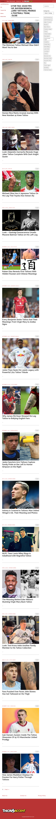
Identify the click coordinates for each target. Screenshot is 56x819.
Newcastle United (47, 60)
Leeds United (46, 48)
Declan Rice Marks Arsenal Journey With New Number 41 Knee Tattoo (20, 114)
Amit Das (10, 59)
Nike (45, 62)
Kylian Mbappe (47, 46)
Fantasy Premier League (47, 39)
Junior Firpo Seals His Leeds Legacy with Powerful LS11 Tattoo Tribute (20, 371)
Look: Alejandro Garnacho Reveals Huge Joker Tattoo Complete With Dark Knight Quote (20, 154)
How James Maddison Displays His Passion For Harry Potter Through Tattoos (17, 777)
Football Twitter (47, 44)
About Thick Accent (11, 1)
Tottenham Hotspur (47, 69)
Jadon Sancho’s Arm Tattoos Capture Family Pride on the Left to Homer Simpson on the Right (18, 464)
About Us (4, 795)
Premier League (47, 65)
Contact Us (18, 1)
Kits (1, 7)
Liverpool (46, 53)
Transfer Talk (3, 10)
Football (37, 20)
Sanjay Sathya (14, 246)
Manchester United (47, 58)
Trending (2, 1)
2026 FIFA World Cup (4, 4)
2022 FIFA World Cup (48, 17)
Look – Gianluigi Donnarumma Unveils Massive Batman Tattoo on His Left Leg (20, 233)
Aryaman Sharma (11, 478)
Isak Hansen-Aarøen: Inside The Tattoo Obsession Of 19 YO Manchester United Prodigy (19, 737)
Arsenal (49, 22)
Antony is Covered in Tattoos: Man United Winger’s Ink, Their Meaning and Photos (20, 511)
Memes (2, 13)
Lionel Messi (46, 51)
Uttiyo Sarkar (14, 384)
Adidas (45, 22)
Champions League (47, 29)
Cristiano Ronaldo (47, 33)
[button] (55, 1)
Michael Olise (3, 16)
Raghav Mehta (11, 20)
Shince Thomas (13, 751)
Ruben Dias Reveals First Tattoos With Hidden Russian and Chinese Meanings (19, 272)
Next (7, 789)
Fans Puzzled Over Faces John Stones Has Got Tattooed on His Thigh (19, 692)
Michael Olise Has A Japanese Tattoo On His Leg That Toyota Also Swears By (20, 194)
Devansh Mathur (14, 430)
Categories (46, 11)
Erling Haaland (46, 36)
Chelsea (45, 31)
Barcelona (46, 24)
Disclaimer (24, 1)
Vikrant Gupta (12, 207)
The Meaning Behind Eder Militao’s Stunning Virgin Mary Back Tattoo (17, 600)
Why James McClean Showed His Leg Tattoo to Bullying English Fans (19, 417)
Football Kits (46, 41)
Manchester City (47, 55)
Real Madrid (46, 67)
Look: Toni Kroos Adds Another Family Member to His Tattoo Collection (19, 646)
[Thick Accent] (28, 1)
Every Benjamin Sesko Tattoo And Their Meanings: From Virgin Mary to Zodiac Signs (19, 321)
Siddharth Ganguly (15, 285)
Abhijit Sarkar (11, 127)
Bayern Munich (47, 26)
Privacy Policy (42, 795)
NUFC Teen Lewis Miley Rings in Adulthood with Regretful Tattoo (16, 554)
